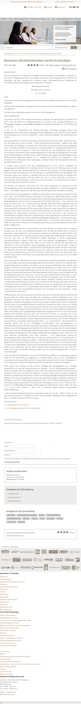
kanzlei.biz (18, 53)
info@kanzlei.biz (10, 692)
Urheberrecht (4, 602)
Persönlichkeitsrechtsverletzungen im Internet (15, 656)
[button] (29, 65)
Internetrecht (14, 494)
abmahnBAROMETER (65, 19)
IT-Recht (2, 592)
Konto (42, 518)
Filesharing (3, 584)
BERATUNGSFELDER (21, 19)
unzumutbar (11, 522)
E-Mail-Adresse (9, 450)
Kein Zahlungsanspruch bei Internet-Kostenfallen (23, 408)
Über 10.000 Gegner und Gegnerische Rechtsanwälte (27, 1)
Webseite (21, 522)
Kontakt (49, 7)
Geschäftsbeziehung (13, 518)
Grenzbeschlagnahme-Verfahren (10, 640)
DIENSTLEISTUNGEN (38, 19)
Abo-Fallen (11, 515)
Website (7, 455)
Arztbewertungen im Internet (9, 623)
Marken (2, 654)
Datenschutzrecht (6, 579)
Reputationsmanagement (8, 666)
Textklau (2, 669)
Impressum (46, 698)
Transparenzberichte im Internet (17, 405)
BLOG (53, 19)
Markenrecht (4, 594)
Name (6, 446)
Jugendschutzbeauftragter (8, 645)
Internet (34, 518)
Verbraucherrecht (15, 497)
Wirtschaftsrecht (15, 501)
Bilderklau (3, 633)
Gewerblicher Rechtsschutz (9, 587)
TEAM (10, 19)
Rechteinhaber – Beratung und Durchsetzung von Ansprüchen (20, 664)
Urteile (23, 53)
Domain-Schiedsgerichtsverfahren (11, 638)
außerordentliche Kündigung (27, 515)
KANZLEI (4, 19)
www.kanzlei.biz (9, 694)
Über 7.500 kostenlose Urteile (65, 1)
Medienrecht (4, 597)
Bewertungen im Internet (8, 630)
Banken (41, 515)
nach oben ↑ (57, 698)
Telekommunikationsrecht (8, 599)
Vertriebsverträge (6, 671)
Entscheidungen (30, 53)
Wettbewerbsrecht (6, 607)
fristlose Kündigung (53, 515)
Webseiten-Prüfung (6, 674)
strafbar (59, 518)
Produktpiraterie (5, 659)
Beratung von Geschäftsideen (9, 628)
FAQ (48, 19)
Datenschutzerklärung (7, 635)
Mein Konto (61, 7)
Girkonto (26, 518)
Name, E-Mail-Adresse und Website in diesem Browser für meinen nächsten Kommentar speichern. (38, 458)
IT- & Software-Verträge (7, 643)
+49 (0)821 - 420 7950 (34, 7)
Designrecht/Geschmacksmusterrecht (12, 582)
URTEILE (77, 19)
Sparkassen (50, 518)
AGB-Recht (3, 577)
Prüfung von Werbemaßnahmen (10, 661)
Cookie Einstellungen (7, 698)
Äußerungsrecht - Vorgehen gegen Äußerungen (15, 620)
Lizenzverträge (4, 651)
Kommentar (8, 442)
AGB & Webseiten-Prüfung (9, 618)
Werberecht (4, 604)
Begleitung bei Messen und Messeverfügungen (15, 625)
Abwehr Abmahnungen (7, 615)
